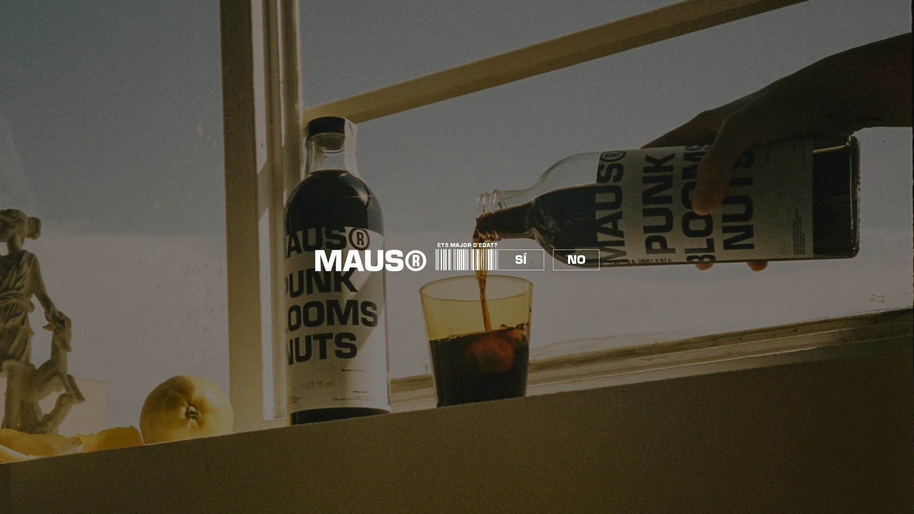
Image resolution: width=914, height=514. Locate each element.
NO (576, 260)
